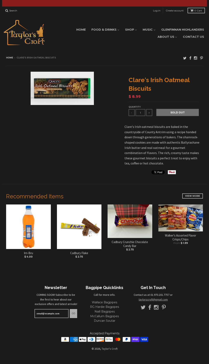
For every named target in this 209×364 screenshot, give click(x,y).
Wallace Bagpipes (104, 302)
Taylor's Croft (110, 349)
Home (9, 57)
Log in (156, 10)
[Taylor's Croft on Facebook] (190, 58)
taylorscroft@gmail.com (153, 299)
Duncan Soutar (104, 321)
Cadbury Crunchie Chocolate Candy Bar (130, 244)
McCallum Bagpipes (104, 316)
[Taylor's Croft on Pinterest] (201, 58)
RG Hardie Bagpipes (104, 307)
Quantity (135, 107)
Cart (198, 10)
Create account (175, 10)
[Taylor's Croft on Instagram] (196, 58)
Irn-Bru (28, 253)
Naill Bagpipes (104, 311)
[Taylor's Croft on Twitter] (185, 58)
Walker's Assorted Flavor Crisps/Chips (180, 237)
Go (73, 313)
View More (192, 195)
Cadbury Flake (79, 253)
